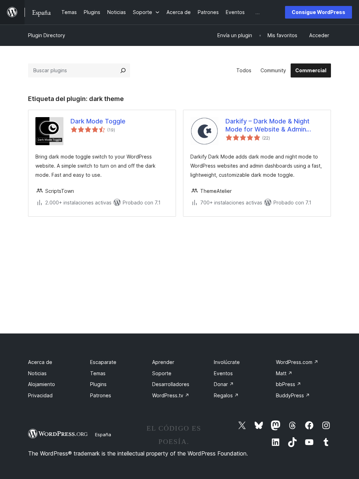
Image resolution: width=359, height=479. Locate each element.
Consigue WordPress (318, 12)
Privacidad (40, 395)
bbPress (288, 384)
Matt (284, 373)
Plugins (98, 384)
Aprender (163, 362)
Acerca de (40, 362)
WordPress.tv (170, 395)
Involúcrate (227, 362)
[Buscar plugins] (123, 70)
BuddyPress (293, 395)
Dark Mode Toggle (98, 121)
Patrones (100, 395)
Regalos (226, 395)
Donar (224, 384)
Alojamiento (41, 384)
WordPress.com (297, 362)
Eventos (223, 373)
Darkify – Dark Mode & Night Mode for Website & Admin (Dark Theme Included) (267, 125)
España (103, 434)
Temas (98, 373)
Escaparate (103, 362)
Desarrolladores (170, 384)
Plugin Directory (46, 35)
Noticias (37, 373)
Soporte (161, 373)
